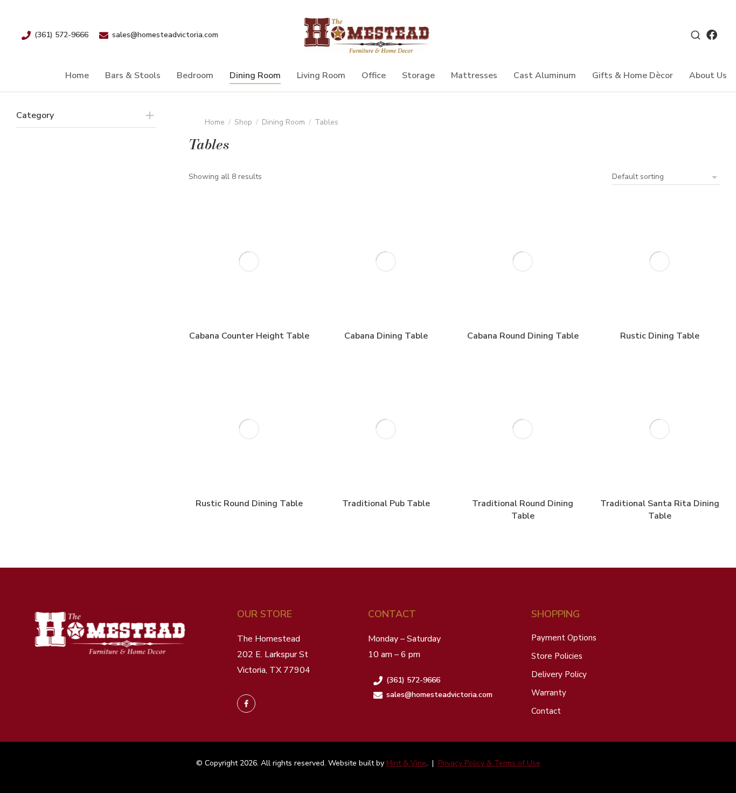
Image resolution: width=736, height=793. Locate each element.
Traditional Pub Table (386, 503)
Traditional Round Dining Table (522, 509)
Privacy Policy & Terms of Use (489, 763)
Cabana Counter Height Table (249, 336)
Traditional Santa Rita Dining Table (659, 509)
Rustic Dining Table (659, 336)
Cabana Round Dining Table (523, 336)
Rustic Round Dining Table (249, 503)
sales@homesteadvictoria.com (165, 35)
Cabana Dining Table (386, 336)
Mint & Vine (406, 763)
